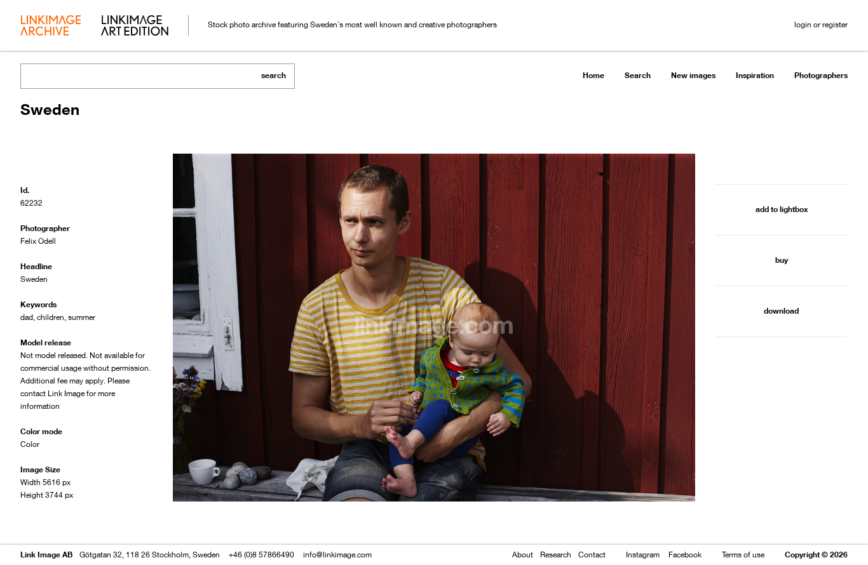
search (273, 75)
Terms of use (743, 554)
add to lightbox (782, 209)
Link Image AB (46, 554)
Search (638, 75)
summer (81, 317)
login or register (821, 24)
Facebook (685, 554)
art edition (134, 26)
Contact (592, 554)
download (781, 311)
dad (26, 317)
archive (50, 26)
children (50, 317)
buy (781, 260)
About (522, 554)
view (87, 519)
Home (593, 75)
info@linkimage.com (337, 554)
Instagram (643, 554)
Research (555, 554)
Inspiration (755, 75)
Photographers (821, 75)
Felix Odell (38, 241)
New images (693, 75)
